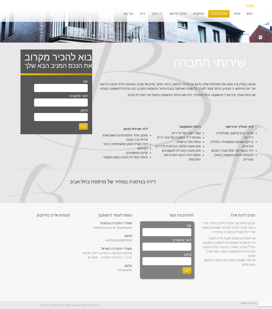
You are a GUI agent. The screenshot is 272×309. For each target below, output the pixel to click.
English (250, 6)
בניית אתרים (46, 305)
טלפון (187, 255)
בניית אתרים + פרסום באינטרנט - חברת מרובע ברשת (76, 305)
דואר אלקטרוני (181, 240)
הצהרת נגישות (248, 303)
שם (85, 82)
